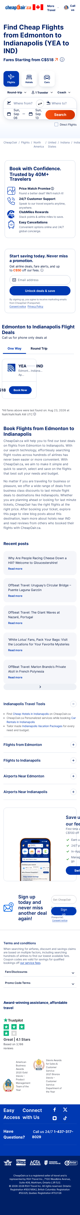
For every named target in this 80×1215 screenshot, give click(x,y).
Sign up (64, 911)
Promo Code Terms (17, 982)
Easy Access (11, 1113)
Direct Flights (68, 124)
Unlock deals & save (40, 291)
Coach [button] (61, 92)
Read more (15, 568)
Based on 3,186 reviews (16, 1043)
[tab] (11, 79)
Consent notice (18, 306)
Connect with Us (32, 1113)
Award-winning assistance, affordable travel (35, 1005)
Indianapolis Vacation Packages (42, 726)
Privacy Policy (35, 306)
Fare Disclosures (16, 971)
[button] (70, 8)
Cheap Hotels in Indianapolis (31, 713)
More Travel (51, 8)
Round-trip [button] (14, 92)
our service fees (30, 962)
